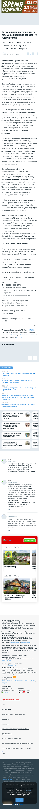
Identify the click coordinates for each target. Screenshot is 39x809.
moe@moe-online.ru (26, 642)
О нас (3, 704)
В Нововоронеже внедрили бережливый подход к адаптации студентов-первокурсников (11, 426)
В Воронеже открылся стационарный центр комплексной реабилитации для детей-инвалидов (12, 444)
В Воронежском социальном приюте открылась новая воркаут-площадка (12, 435)
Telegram (14, 335)
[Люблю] (16, 350)
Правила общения (7, 733)
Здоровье (6, 53)
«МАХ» (31, 330)
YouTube (27, 681)
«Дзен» (4, 681)
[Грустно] (29, 350)
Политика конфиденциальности (11, 738)
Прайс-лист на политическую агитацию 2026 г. (15, 729)
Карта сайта (5, 719)
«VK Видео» (20, 337)
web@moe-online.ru (15, 642)
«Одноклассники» (19, 681)
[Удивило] (23, 350)
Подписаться (29, 540)
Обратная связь (6, 709)
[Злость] (35, 350)
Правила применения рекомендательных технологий (17, 743)
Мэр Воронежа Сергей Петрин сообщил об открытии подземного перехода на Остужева (12, 416)
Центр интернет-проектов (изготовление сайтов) (16, 748)
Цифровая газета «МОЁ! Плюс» (11, 700)
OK (19, 800)
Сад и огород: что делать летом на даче (14, 714)
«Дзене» (32, 335)
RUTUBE (33, 681)
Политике (27, 791)
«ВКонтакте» (23, 335)
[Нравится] (4, 350)
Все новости (5, 724)
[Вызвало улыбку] (10, 350)
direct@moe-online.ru (10, 665)
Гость (9, 459)
